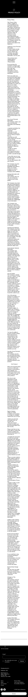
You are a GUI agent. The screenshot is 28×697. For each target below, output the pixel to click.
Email (4, 654)
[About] (8, 682)
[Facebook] (4, 689)
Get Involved (3, 683)
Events (2, 685)
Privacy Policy (17, 680)
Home (2, 680)
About (2, 682)
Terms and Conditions (19, 682)
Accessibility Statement (19, 683)
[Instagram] (2, 689)
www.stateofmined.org (12, 25)
